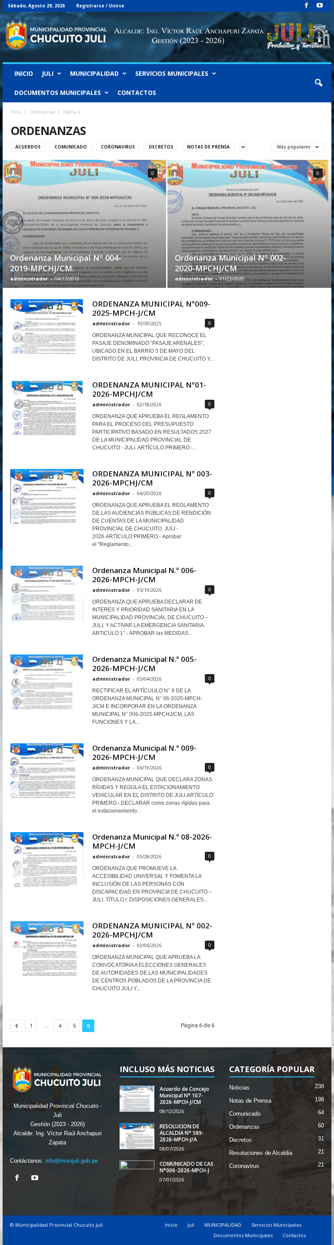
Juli (47, 73)
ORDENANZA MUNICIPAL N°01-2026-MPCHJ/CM (149, 389)
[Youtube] (319, 6)
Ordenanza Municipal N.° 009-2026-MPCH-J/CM (144, 752)
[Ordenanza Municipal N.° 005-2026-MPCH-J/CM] (47, 682)
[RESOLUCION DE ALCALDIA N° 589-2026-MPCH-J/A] (137, 1136)
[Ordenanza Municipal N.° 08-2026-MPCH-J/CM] (47, 859)
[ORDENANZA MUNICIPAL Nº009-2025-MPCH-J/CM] (47, 326)
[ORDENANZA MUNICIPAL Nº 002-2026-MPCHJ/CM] (47, 948)
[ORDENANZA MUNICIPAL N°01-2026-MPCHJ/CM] (47, 407)
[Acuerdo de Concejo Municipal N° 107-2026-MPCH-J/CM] (137, 1099)
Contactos (136, 92)
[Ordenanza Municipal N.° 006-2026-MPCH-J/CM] (47, 593)
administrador (29, 278)
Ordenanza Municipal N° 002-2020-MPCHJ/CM (230, 263)
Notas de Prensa (208, 147)
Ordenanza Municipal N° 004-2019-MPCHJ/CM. (65, 263)
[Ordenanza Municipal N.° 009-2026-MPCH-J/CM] (47, 770)
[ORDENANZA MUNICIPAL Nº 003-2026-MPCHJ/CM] (47, 496)
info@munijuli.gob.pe (71, 1160)
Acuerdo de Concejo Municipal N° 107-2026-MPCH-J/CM (184, 1095)
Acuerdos (27, 147)
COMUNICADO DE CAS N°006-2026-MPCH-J (187, 1167)
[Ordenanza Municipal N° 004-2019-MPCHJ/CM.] (84, 224)
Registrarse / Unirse (100, 6)
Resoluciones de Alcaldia (260, 1153)
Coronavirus (118, 147)
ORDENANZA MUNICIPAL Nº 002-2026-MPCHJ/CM (152, 930)
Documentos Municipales (57, 92)
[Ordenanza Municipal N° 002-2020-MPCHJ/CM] (249, 224)
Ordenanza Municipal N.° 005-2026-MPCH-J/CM (144, 663)
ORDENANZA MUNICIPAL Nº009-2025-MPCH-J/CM (151, 308)
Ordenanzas (42, 112)
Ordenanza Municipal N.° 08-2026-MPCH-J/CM (152, 841)
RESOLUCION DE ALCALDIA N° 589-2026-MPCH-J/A (182, 1133)
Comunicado (70, 147)
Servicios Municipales (171, 73)
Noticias (239, 1087)
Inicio (23, 73)
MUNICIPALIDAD (94, 73)
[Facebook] (306, 6)
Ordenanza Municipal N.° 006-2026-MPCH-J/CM (144, 574)
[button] (318, 83)
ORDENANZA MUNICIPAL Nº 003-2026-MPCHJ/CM (152, 478)
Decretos (161, 147)
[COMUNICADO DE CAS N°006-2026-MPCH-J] (137, 1174)
